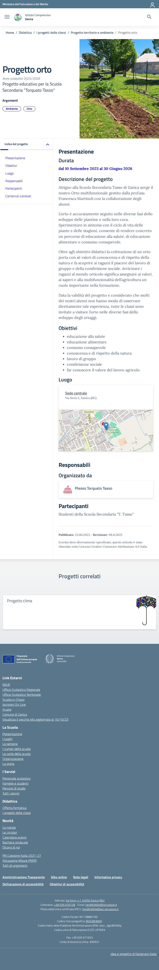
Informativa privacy (108, 877)
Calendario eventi (14, 837)
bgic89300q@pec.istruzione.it (100, 909)
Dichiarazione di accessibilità (22, 884)
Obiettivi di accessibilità (67, 884)
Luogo (9, 173)
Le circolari (9, 832)
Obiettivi (11, 165)
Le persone (10, 743)
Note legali (80, 877)
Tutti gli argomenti (14, 865)
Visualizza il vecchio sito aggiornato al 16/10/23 (35, 719)
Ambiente (12, 108)
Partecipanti (13, 188)
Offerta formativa (14, 807)
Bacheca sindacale (15, 842)
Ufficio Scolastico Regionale (21, 689)
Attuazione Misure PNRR (19, 860)
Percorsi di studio (13, 788)
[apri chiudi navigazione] (7, 17)
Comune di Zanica (14, 714)
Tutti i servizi (10, 793)
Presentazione (15, 157)
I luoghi (7, 738)
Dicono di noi (11, 847)
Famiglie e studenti (15, 783)
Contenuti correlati (18, 196)
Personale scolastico (16, 778)
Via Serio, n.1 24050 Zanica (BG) (85, 900)
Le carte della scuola (16, 753)
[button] (26, 144)
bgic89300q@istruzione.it (101, 905)
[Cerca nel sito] (149, 17)
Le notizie (9, 827)
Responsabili (14, 180)
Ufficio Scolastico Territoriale (21, 694)
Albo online (59, 877)
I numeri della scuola (16, 748)
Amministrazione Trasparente (23, 877)
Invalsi (6, 709)
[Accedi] (153, 4)
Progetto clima (19, 600)
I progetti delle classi (16, 812)
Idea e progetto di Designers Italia (134, 953)
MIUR (6, 684)
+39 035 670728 (64, 905)
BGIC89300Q (94, 921)
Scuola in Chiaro (13, 699)
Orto (29, 108)
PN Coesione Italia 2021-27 (21, 855)
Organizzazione (12, 758)
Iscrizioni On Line (14, 704)
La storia (8, 763)
